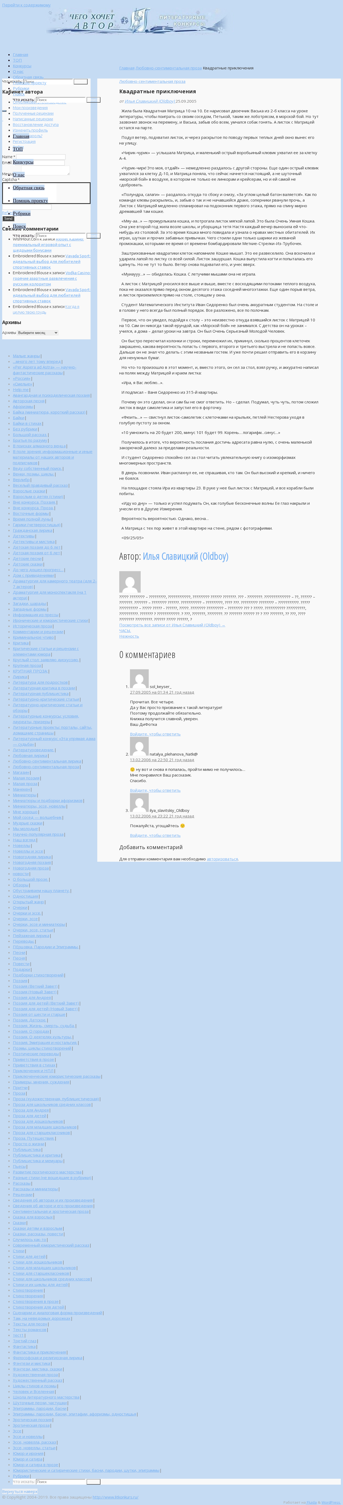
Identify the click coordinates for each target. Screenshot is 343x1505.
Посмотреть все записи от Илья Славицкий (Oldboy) (172, 624)
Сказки (19, 1222)
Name (8, 156)
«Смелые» (22, 384)
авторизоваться (222, 858)
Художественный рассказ (37, 1380)
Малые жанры (26, 355)
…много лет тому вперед (37, 361)
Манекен (21, 789)
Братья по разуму (30, 440)
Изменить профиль (30, 130)
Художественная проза (35, 1374)
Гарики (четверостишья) (37, 524)
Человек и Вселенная (33, 1391)
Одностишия (25, 896)
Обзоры (20, 884)
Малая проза (25, 783)
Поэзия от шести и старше (39, 1014)
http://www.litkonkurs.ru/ (116, 1497)
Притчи (20, 1087)
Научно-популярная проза (38, 834)
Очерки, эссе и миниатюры (39, 924)
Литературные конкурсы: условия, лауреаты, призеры (46, 718)
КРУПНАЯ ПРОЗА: (30, 671)
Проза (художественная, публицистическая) (56, 1098)
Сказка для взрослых (33, 1217)
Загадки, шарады (29, 603)
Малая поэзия (26, 778)
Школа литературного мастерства (46, 1397)
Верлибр (21, 479)
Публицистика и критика (37, 1155)
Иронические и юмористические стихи (50, 620)
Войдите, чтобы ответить (155, 734)
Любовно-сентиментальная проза (169, 67)
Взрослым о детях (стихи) (38, 496)
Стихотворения (28, 1295)
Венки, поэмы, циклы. (33, 474)
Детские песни (27, 558)
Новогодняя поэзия (32, 862)
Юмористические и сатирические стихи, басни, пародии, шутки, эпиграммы (86, 1470)
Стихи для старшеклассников (41, 1273)
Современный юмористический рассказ (51, 1245)
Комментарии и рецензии (38, 631)
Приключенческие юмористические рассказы (56, 1076)
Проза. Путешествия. (33, 1138)
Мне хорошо (25, 811)
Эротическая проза (31, 1425)
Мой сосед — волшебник (37, 817)
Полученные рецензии (33, 113)
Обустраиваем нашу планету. (41, 890)
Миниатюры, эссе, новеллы (39, 806)
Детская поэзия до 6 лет (37, 547)
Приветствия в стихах (34, 1065)
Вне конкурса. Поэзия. (34, 502)
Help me (21, 389)
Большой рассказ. (30, 434)
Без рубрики (25, 429)
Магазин (21, 772)
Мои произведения (30, 107)
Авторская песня (28, 400)
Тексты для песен (30, 1323)
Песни (19, 952)
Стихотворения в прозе (36, 1301)
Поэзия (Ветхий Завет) (35, 986)
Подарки (21, 969)
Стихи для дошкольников (37, 1262)
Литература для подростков (40, 682)
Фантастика (24, 1346)
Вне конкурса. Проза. (33, 507)
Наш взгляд (24, 839)
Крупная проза (27, 665)
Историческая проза (32, 626)
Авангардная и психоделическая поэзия (51, 395)
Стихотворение (28, 1290)
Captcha (11, 179)
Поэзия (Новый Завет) (35, 991)
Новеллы (21, 845)
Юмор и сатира (27, 1459)
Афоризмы (23, 406)
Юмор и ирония (28, 1453)
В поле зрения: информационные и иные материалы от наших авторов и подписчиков (52, 457)
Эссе (17, 1430)
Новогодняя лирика (32, 856)
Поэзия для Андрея (32, 997)
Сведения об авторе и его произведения (53, 1205)
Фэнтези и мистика (31, 1363)
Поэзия (20, 980)
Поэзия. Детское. (29, 1020)
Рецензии (22, 1194)
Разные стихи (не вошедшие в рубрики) (52, 1177)
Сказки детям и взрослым (37, 1228)
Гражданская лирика (32, 530)
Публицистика (27, 1149)
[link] (19, 93)
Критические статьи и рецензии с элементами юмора (46, 651)
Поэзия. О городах (31, 1031)
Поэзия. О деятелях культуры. (42, 1036)
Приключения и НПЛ (33, 1070)
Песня (19, 958)
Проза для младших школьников (45, 1126)
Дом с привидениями (33, 575)
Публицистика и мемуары (38, 1160)
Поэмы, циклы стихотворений (42, 1048)
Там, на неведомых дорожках (41, 1318)
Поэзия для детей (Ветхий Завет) (46, 1003)
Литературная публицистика (41, 693)
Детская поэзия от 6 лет (36, 552)
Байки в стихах (27, 423)
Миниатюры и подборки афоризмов (48, 800)
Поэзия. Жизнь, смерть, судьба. (44, 1025)
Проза (19, 1093)
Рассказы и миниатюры (35, 1188)
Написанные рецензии (33, 119)
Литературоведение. (33, 749)
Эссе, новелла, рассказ (34, 1442)
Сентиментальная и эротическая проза (51, 1211)
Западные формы (30, 609)
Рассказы (22, 1183)
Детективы (24, 535)
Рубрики (21, 1475)
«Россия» (22, 378)
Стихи (18, 1250)
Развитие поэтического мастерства (47, 1172)
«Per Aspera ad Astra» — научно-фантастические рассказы (44, 369)
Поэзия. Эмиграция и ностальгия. (45, 1042)
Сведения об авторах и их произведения (53, 1200)
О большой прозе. (30, 879)
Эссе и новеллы (28, 1436)
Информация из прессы (35, 614)
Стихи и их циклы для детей (40, 1284)
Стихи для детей (29, 1256)
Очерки (20, 907)
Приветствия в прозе (33, 1059)
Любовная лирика (30, 755)
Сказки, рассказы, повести (38, 1233)
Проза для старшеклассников (41, 1132)
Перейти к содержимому (26, 5)
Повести (21, 963)
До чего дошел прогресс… (38, 569)
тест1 (18, 1335)
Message (11, 174)
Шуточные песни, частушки (40, 1402)
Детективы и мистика (34, 541)
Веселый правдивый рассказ (40, 485)
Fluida (311, 1502)
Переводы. (23, 941)
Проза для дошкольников (38, 1121)
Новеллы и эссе (28, 851)
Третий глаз (24, 1340)
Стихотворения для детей (38, 1307)
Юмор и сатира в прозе (35, 1464)
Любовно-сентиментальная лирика (47, 761)
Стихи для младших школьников (44, 1267)
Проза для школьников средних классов (52, 1104)
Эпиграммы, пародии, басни (39, 1408)
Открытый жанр (28, 901)
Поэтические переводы (36, 1053)
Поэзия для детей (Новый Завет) (45, 1008)
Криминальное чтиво (33, 637)
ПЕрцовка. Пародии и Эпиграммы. (46, 946)
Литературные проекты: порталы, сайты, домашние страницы (52, 729)
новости (21, 873)
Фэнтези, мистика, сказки (37, 1369)
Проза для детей (29, 1115)
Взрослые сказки (29, 490)
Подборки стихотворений (38, 975)
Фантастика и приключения (39, 1352)
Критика (21, 642)
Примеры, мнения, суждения (41, 1081)
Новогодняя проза (31, 868)
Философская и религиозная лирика (47, 1357)
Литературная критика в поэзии (44, 687)
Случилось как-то (29, 1239)
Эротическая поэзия (32, 1419)
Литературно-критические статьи (46, 699)
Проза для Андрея (31, 1110)
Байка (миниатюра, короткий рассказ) (49, 412)
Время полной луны (32, 519)
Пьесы (19, 1166)
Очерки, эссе (25, 918)
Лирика (20, 676)
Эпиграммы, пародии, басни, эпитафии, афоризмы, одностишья (74, 1414)
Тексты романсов (29, 1329)
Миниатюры (24, 794)
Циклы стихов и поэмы (35, 1385)
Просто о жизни (28, 1143)
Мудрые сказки (27, 823)
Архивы (9, 332)
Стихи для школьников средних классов (51, 1278)
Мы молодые (25, 828)
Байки (18, 417)
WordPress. (331, 1502)
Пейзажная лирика (31, 935)
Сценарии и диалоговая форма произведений (57, 1312)
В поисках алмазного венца (39, 445)
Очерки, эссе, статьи (33, 929)
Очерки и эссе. (27, 913)
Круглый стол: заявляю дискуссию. (46, 659)
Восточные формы (31, 513)
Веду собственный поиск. (37, 468)
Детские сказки (28, 564)
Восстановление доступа (36, 124)
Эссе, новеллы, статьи (34, 1447)
